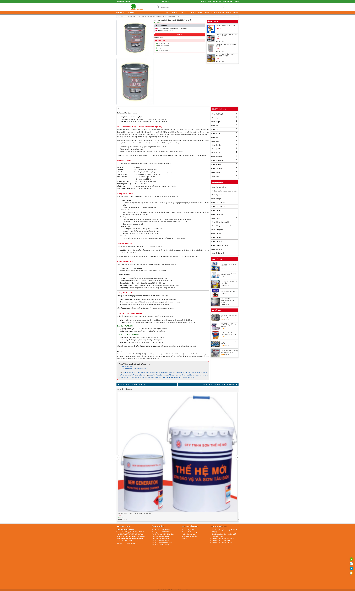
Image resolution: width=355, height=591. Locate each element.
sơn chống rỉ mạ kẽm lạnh (156, 375)
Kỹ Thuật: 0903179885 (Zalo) (161, 538)
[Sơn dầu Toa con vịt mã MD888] (211, 29)
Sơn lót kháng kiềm (218, 253)
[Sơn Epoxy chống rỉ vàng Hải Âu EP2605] (215, 275)
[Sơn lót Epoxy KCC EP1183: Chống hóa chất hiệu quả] (215, 326)
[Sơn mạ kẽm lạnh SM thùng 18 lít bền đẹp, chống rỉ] (215, 353)
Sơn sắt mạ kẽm (127, 366)
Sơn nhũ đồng (217, 237)
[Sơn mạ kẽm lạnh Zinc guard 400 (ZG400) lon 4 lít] (211, 48)
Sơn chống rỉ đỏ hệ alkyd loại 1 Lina (228, 265)
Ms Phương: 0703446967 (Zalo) (162, 542)
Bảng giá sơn (207, 12)
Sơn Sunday (216, 164)
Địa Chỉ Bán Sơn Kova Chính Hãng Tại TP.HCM (228, 333)
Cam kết (184, 538)
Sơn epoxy (216, 218)
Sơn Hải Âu (216, 153)
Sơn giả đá (216, 210)
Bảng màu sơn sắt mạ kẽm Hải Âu (229, 342)
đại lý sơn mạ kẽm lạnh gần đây (179, 372)
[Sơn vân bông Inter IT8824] (215, 293)
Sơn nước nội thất (218, 202)
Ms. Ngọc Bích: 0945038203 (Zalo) (163, 532)
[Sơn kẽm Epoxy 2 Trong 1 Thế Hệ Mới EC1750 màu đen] (177, 452)
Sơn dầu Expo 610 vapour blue (221, 540)
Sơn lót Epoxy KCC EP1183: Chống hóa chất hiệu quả (228, 324)
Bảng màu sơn (219, 12)
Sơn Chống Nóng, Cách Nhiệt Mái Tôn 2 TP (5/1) (224, 531)
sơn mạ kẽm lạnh (190, 375)
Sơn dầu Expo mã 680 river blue (222, 542)
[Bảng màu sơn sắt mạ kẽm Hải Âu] (215, 344)
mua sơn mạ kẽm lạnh (198, 372)
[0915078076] (351, 559)
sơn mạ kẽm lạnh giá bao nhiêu (169, 377)
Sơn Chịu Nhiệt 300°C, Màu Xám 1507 (229, 282)
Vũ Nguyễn (194, 589)
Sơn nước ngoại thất (219, 206)
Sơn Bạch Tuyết (217, 114)
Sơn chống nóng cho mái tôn (222, 226)
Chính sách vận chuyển (163, 43)
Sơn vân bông (217, 249)
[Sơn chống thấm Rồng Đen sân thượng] (215, 317)
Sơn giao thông (217, 214)
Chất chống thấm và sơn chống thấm (224, 191)
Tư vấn (228, 12)
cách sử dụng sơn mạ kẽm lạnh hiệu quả (154, 372)
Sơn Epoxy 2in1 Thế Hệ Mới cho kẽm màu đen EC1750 (228, 300)
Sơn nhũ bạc (216, 233)
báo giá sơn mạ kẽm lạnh (131, 372)
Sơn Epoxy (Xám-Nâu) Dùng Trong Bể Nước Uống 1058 (224, 535)
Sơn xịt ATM (216, 149)
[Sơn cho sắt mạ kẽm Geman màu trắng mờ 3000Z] (211, 38)
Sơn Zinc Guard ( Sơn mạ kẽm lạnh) (134, 369)
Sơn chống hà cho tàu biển (221, 222)
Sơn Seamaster (217, 160)
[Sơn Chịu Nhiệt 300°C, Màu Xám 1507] (215, 284)
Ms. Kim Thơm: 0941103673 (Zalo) (163, 530)
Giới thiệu (203, 1)
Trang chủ (167, 12)
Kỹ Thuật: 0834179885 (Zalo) (161, 536)
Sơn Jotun (215, 125)
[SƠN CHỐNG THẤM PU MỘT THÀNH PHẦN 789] (211, 58)
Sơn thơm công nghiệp (220, 245)
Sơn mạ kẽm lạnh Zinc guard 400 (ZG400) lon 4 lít (226, 45)
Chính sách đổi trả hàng (163, 50)
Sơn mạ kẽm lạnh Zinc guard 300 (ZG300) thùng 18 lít (219, 384)
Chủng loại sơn (196, 12)
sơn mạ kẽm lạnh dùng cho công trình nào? (143, 377)
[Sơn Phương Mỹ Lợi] (137, 7)
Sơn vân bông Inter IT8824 (229, 291)
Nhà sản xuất (185, 12)
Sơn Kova (215, 129)
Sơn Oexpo (216, 122)
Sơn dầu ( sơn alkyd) (219, 187)
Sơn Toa (215, 137)
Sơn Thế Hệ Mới (218, 168)
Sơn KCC (215, 141)
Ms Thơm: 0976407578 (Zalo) (161, 544)
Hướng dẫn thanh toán (163, 48)
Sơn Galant (216, 172)
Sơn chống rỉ (216, 199)
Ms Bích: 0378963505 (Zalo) (161, 540)
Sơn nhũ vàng (217, 241)
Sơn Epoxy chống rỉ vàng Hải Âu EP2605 (228, 273)
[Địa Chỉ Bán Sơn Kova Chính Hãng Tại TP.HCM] (215, 335)
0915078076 (165, 1)
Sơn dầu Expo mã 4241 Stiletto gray (223, 538)
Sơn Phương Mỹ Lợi (173, 589)
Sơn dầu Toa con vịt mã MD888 (225, 25)
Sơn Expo (215, 118)
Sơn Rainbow (217, 156)
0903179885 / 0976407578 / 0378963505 (220, 1)
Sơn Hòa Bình (217, 145)
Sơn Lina (215, 176)
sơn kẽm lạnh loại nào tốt (174, 375)
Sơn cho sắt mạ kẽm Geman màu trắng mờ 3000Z (226, 35)
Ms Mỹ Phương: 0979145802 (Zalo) (163, 534)
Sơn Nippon (216, 133)
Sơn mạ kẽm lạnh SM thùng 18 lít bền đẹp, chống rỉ (229, 351)
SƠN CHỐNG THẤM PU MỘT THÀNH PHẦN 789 (225, 55)
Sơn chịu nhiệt (217, 195)
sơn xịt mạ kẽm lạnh (187, 377)
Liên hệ (236, 1)
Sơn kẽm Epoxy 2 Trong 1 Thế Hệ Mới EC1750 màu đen (135, 513)
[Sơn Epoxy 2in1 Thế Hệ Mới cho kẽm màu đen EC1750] (215, 302)
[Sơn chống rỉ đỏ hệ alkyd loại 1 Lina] (215, 266)
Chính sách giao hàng (163, 45)
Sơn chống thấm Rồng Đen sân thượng (229, 316)
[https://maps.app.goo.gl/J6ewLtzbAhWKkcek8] (351, 568)
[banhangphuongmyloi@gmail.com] (351, 573)
